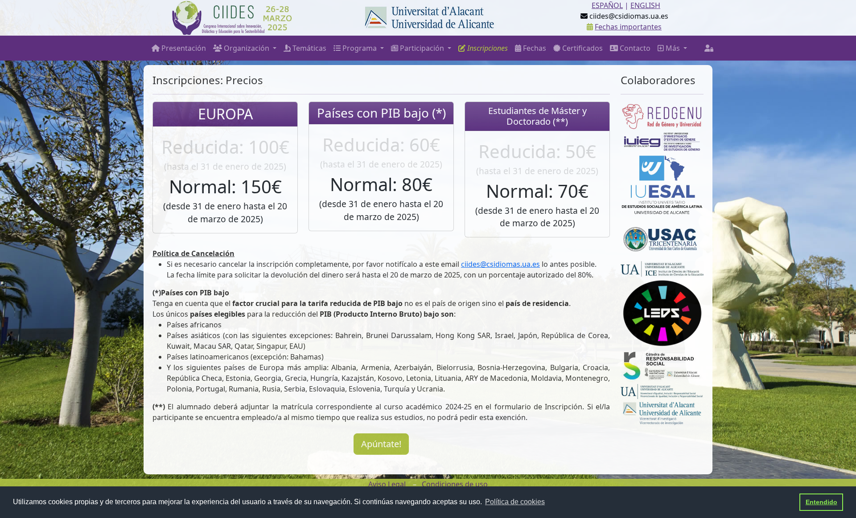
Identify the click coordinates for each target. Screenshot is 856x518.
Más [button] (673, 48)
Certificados (581, 48)
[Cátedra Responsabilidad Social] (662, 365)
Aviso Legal (387, 484)
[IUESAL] (662, 183)
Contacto (634, 48)
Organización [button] (246, 48)
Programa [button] (360, 48)
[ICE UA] (662, 268)
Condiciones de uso (455, 484)
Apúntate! (381, 444)
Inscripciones (486, 48)
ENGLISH (645, 5)
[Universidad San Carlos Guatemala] (662, 237)
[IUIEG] (662, 141)
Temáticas (308, 48)
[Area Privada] (709, 48)
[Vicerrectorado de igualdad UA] (662, 391)
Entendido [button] (821, 502)
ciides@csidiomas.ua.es (500, 264)
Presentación (183, 48)
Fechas (533, 48)
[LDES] (662, 312)
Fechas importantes (628, 27)
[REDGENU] (662, 115)
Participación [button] (422, 48)
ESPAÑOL (607, 5)
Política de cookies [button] (515, 502)
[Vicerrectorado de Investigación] (662, 411)
